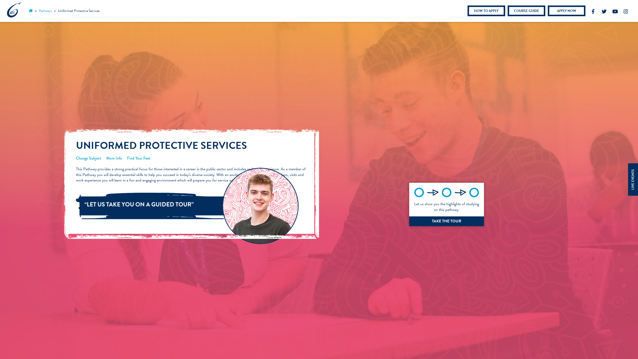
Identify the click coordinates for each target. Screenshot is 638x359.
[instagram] (626, 10)
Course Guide (526, 10)
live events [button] (633, 179)
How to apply (486, 10)
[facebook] (593, 10)
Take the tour (446, 221)
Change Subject (88, 158)
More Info (114, 158)
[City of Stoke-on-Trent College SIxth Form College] (14, 15)
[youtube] (615, 10)
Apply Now (566, 10)
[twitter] (604, 10)
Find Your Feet (138, 158)
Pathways (45, 10)
